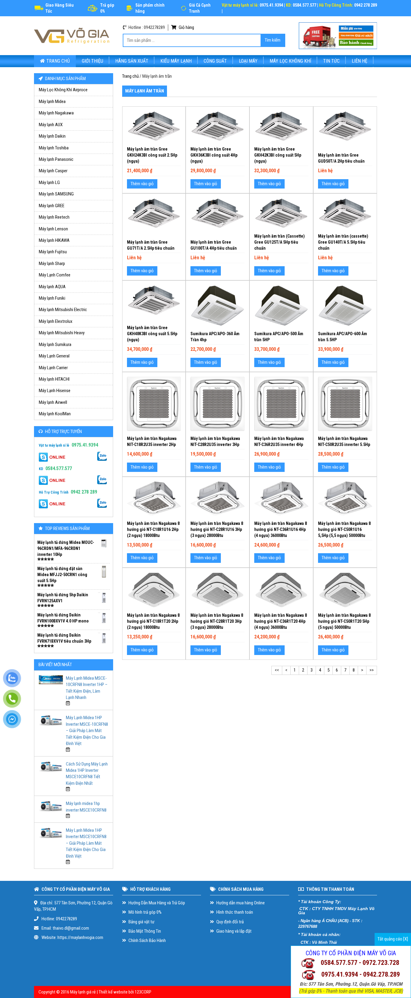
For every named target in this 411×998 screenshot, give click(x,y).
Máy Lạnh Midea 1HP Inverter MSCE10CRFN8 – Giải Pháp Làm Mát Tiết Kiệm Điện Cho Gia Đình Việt (86, 843)
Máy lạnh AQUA (52, 286)
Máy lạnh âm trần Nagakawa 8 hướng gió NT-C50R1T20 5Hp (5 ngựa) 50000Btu (344, 621)
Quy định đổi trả (229, 922)
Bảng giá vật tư (141, 922)
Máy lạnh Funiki (52, 298)
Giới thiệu (92, 61)
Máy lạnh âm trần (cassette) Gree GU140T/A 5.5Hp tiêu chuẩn (343, 242)
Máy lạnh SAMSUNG (56, 194)
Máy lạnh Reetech (54, 217)
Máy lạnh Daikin (52, 136)
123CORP (143, 992)
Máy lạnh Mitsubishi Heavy (62, 332)
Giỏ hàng (186, 27)
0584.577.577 (58, 468)
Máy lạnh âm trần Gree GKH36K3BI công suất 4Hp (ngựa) (213, 155)
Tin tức (331, 61)
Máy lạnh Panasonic (56, 159)
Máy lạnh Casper (53, 170)
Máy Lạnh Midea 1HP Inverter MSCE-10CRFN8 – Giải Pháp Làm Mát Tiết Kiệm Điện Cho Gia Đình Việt (87, 730)
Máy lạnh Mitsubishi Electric (63, 309)
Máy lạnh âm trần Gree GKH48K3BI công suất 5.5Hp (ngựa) (152, 333)
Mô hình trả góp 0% (145, 912)
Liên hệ (359, 61)
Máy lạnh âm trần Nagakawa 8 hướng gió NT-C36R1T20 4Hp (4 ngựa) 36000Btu (280, 621)
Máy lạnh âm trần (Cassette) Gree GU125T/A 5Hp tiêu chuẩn (279, 242)
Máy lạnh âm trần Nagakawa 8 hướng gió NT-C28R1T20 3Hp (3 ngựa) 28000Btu (216, 621)
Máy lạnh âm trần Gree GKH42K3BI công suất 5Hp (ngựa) (277, 155)
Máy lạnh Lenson (53, 229)
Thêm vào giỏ (142, 183)
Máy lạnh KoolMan (55, 413)
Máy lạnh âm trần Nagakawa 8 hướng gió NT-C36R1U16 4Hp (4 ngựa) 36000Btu (280, 529)
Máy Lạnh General (54, 356)
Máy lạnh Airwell (53, 402)
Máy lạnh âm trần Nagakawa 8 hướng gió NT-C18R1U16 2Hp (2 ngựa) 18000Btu (153, 529)
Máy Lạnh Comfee (54, 275)
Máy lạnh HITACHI (54, 379)
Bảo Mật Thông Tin (144, 931)
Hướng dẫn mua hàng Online (240, 903)
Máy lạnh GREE (51, 205)
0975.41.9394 (85, 445)
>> (371, 670)
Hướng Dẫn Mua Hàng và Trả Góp (156, 903)
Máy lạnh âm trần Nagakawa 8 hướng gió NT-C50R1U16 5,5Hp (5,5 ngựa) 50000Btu (344, 529)
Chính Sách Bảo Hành (147, 940)
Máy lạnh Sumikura (55, 344)
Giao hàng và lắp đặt (233, 931)
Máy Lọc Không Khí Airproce (63, 89)
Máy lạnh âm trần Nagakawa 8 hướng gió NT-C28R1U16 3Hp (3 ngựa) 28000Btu (216, 529)
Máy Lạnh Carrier (53, 367)
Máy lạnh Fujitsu (53, 251)
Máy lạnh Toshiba (54, 148)
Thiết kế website (113, 992)
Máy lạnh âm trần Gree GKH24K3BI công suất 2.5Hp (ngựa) (152, 155)
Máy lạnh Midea (52, 101)
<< (277, 670)
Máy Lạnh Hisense (54, 390)
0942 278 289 (84, 492)
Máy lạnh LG (49, 182)
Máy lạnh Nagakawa (56, 113)
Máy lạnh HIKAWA (54, 240)
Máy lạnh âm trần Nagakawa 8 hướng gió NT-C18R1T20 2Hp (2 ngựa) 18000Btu (153, 621)
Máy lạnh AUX (51, 124)
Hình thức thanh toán (234, 912)
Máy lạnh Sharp (52, 263)
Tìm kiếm (272, 40)
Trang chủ (58, 61)
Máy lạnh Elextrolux (56, 321)
